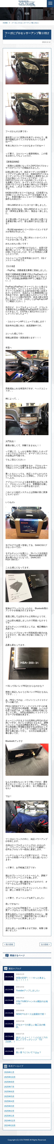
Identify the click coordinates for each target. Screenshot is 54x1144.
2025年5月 (9, 1096)
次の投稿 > (45, 944)
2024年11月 (9, 1121)
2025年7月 (9, 1087)
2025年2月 (9, 1111)
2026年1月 (9, 1072)
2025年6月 (9, 1092)
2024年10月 (9, 1126)
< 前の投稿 (8, 944)
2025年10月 (9, 1077)
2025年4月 (9, 1101)
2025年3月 (9, 1106)
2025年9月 (9, 1082)
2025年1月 (9, 1116)
